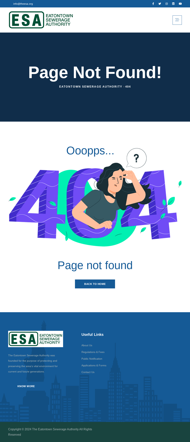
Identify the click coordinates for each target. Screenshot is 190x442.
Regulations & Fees (92, 352)
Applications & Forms (93, 365)
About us (86, 345)
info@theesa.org (23, 3)
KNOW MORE (26, 386)
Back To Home (95, 283)
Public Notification (91, 358)
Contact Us (87, 372)
